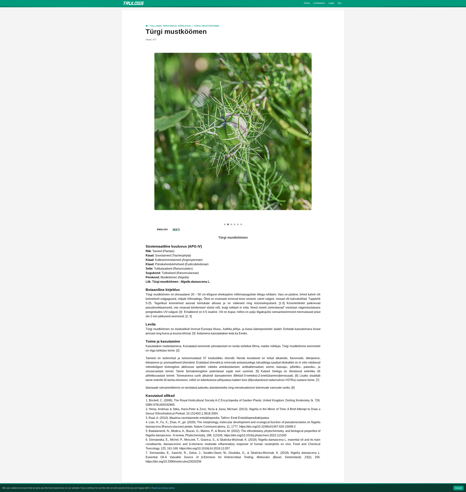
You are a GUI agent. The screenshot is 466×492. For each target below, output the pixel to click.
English (162, 318)
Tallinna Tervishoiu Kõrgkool (171, 26)
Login (331, 3)
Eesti (176, 318)
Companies (319, 3)
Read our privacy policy (163, 488)
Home (307, 3)
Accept (458, 488)
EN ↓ (340, 3)
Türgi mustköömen (206, 26)
